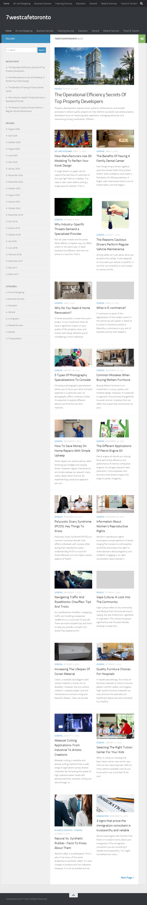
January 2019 (14, 228)
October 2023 (14, 188)
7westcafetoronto (28, 17)
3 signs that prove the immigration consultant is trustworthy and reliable (113, 825)
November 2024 (15, 175)
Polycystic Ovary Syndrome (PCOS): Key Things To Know (73, 526)
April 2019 (12, 221)
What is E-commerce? (111, 308)
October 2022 (14, 208)
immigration (102, 816)
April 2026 (12, 135)
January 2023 (14, 201)
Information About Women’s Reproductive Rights (112, 526)
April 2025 (12, 162)
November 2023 (15, 182)
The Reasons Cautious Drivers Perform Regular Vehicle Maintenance (112, 244)
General (93, 3)
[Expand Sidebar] (142, 38)
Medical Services (109, 3)
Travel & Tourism (129, 3)
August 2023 (14, 195)
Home (6, 3)
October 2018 (14, 234)
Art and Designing (21, 3)
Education (81, 3)
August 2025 (14, 149)
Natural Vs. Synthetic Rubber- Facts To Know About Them (71, 843)
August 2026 (14, 129)
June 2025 (12, 155)
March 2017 (13, 274)
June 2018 (12, 248)
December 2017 (15, 261)
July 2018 (12, 241)
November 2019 (15, 215)
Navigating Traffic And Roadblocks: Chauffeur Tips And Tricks (73, 601)
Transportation (15, 338)
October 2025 (14, 142)
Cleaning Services (63, 3)
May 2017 (12, 267)
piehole (58, 89)
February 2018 (14, 254)
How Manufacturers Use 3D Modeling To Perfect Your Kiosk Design (73, 160)
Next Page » (127, 877)
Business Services (42, 3)
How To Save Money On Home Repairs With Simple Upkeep (72, 450)
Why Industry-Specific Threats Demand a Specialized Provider (69, 229)
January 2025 (14, 168)
